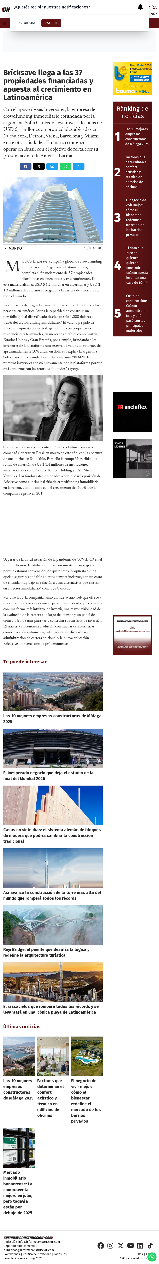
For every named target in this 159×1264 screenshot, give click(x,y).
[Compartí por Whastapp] (65, 166)
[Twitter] (120, 1245)
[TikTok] (150, 1245)
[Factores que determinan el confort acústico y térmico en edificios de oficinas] (53, 1056)
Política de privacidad (37, 1254)
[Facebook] (101, 1245)
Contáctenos (12, 1254)
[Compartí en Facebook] (25, 166)
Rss (140, 1254)
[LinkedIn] (140, 1245)
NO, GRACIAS (26, 23)
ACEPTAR (51, 23)
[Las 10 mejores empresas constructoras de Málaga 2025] (53, 691)
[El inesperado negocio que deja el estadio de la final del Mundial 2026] (53, 748)
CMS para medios (131, 1258)
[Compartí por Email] (52, 166)
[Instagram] (110, 1245)
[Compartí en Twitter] (39, 166)
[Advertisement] (53, 526)
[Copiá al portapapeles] (78, 166)
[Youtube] (130, 1245)
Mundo (13, 248)
